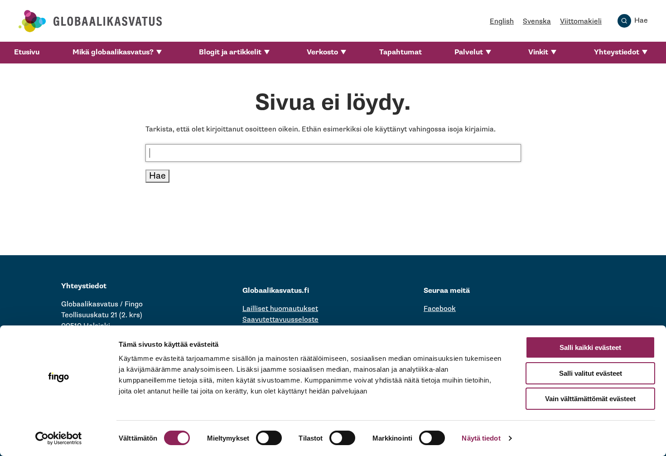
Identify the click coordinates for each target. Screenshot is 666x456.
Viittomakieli (581, 21)
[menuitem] (27, 52)
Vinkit (538, 52)
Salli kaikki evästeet (590, 347)
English (502, 21)
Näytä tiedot (481, 438)
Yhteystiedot (616, 52)
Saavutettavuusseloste (280, 320)
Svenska (537, 21)
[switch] (269, 438)
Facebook (440, 309)
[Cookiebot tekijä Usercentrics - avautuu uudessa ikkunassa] (58, 438)
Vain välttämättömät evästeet (590, 399)
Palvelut (468, 52)
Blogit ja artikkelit (230, 52)
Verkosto (322, 52)
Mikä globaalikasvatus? (113, 52)
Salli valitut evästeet (590, 373)
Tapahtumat (400, 52)
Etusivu (26, 52)
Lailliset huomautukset (280, 309)
